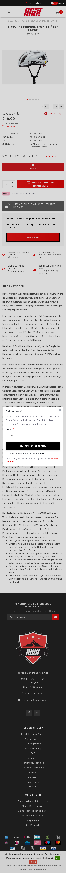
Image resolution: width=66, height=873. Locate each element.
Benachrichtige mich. (35, 445)
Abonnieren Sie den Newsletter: (27, 453)
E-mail (10, 429)
